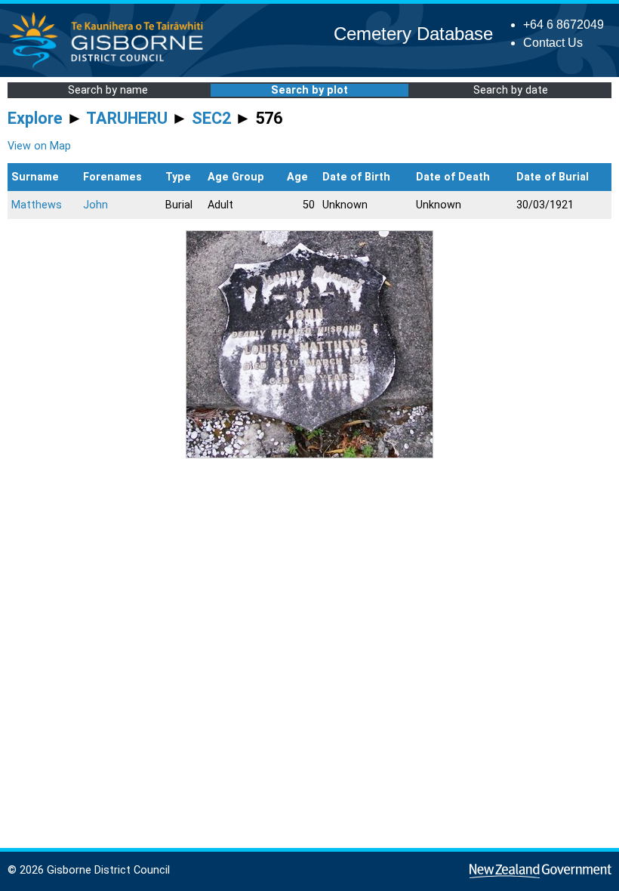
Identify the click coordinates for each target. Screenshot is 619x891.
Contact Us (553, 42)
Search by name (108, 90)
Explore (35, 118)
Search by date (510, 90)
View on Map (39, 146)
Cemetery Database (413, 33)
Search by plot (309, 90)
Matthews (36, 205)
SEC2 (211, 118)
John (95, 205)
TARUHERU (127, 118)
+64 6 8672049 (563, 24)
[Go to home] (111, 67)
